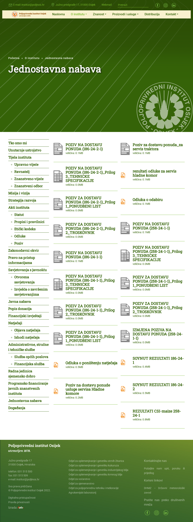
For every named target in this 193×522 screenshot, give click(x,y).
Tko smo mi (17, 143)
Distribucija (152, 14)
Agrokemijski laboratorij (82, 492)
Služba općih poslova (31, 356)
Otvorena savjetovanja (24, 279)
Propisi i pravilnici (29, 221)
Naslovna (58, 14)
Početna (14, 58)
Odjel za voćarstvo (79, 479)
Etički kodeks (25, 229)
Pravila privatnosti (19, 502)
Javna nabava (19, 301)
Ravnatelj (22, 171)
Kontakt (171, 14)
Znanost (98, 14)
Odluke (19, 236)
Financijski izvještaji (25, 316)
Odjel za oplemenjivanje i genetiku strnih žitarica (96, 460)
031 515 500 (25, 471)
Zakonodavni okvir (23, 250)
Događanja (16, 407)
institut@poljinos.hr (32, 4)
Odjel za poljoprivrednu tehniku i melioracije (94, 488)
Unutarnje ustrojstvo (24, 150)
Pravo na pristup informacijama (21, 260)
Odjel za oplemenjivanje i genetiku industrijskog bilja (98, 469)
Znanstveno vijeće (29, 178)
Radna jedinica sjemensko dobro (21, 373)
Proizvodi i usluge (124, 14)
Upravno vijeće (26, 164)
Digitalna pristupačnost (22, 497)
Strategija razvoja (22, 200)
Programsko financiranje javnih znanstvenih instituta (28, 388)
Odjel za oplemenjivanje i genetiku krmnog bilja (95, 474)
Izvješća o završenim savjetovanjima (31, 292)
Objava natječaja (27, 330)
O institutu (78, 14)
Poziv (18, 243)
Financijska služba (29, 364)
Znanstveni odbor (28, 186)
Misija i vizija (19, 193)
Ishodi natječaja (27, 337)
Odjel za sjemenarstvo (81, 483)
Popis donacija (20, 308)
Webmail (107, 4)
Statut (19, 214)
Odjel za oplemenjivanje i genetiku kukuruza (94, 465)
